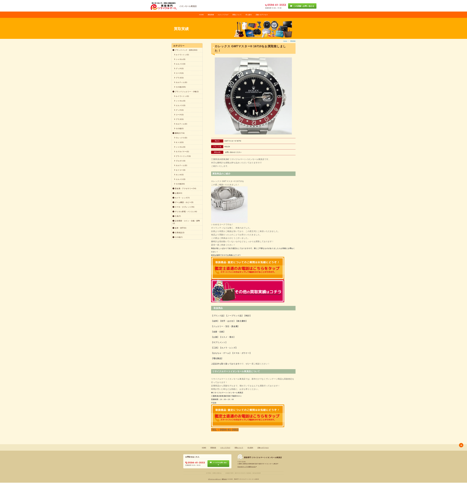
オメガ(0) (179, 142)
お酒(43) (178, 193)
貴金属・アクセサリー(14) (185, 188)
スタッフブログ (223, 15)
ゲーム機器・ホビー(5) (183, 202)
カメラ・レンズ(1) (182, 198)
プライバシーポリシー (214, 479)
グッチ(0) (179, 68)
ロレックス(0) (181, 138)
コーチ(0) (179, 73)
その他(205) (180, 87)
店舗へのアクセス (262, 15)
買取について (237, 15)
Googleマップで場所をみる (247, 467)
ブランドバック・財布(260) (186, 50)
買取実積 (211, 15)
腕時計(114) (179, 133)
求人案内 (249, 15)
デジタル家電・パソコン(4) (185, 211)
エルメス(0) (180, 64)
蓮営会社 (224, 479)
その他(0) (179, 128)
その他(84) (180, 184)
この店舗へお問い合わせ (303, 6)
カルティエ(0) (181, 82)
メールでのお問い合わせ (219, 463)
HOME (201, 15)
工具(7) (177, 216)
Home (285, 41)
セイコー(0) (180, 170)
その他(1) (178, 237)
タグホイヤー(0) (182, 151)
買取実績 (293, 41)
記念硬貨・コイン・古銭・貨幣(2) (186, 222)
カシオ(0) (179, 175)
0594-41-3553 (196, 462)
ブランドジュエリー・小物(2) (186, 91)
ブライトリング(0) (183, 156)
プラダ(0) (179, 78)
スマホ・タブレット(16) (184, 207)
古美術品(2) (179, 232)
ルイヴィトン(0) (182, 55)
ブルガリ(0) (180, 161)
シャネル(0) (180, 59)
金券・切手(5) (180, 228)
